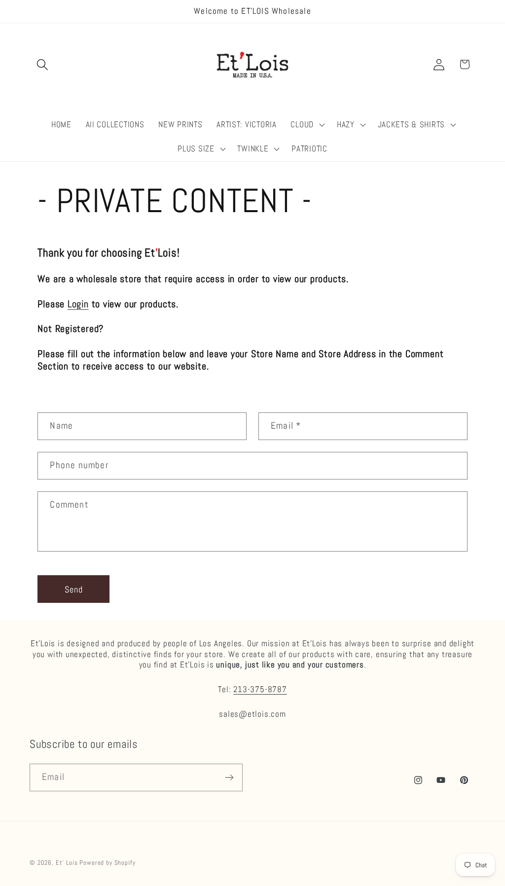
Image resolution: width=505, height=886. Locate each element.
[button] (43, 64)
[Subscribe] (229, 777)
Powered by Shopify (107, 862)
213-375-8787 (260, 689)
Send (74, 589)
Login (78, 304)
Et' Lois (67, 862)
